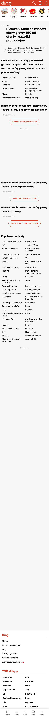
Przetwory (30, 302)
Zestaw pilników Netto (12, 302)
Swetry (5, 261)
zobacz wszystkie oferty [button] (24, 122)
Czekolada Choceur (11, 267)
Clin (4, 332)
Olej (27, 258)
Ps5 (3, 245)
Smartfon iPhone (33, 293)
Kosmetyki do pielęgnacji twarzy (33, 89)
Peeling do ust (31, 77)
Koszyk (5, 325)
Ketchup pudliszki (10, 258)
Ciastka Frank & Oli (10, 254)
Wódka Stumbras (33, 335)
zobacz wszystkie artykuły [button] (24, 224)
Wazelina (6, 85)
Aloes (4, 81)
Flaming (5, 271)
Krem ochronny (9, 77)
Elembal (28, 309)
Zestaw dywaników (10, 306)
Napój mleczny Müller (12, 293)
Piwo (27, 313)
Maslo (4, 94)
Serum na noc (8, 88)
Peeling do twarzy (33, 81)
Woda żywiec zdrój (10, 328)
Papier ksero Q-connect (32, 249)
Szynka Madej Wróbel (12, 241)
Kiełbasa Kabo (8, 319)
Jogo (27, 280)
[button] (34, 3)
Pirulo (28, 325)
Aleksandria (30, 267)
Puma (4, 277)
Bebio (27, 306)
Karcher (29, 277)
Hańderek (6, 297)
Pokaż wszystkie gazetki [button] (24, 199)
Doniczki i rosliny (33, 286)
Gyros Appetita (9, 289)
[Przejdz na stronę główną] (6, 3)
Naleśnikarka (31, 332)
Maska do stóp (31, 97)
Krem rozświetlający (11, 97)
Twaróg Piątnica (9, 286)
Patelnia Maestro (10, 248)
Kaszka (5, 335)
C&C (4, 309)
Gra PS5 (29, 328)
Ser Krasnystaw (32, 289)
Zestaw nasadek (32, 254)
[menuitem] (7, 712)
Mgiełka (28, 94)
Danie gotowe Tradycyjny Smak (33, 272)
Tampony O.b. (31, 245)
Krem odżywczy (32, 85)
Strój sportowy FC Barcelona (33, 320)
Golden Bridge (31, 339)
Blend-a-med (31, 241)
